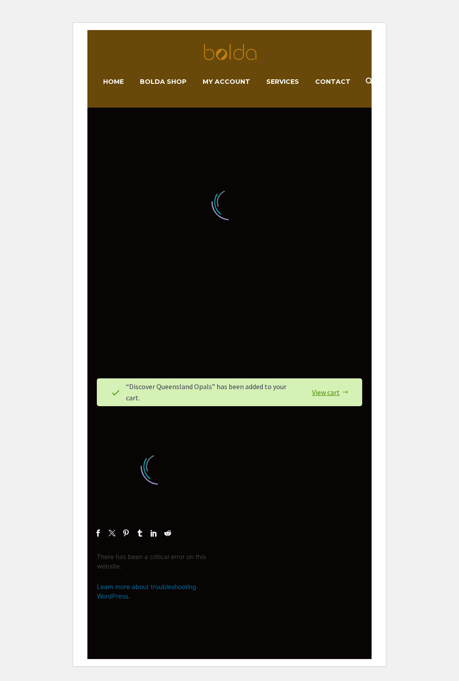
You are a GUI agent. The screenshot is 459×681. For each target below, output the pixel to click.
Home (113, 82)
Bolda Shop (163, 82)
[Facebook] (98, 533)
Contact (333, 82)
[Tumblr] (139, 533)
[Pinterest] (126, 533)
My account (226, 82)
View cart (326, 392)
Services (282, 82)
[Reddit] (167, 533)
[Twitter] (112, 533)
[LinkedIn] (153, 533)
